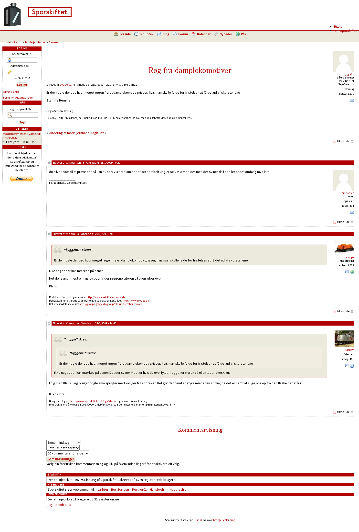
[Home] (38, 25)
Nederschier (179, 489)
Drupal (198, 520)
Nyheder (226, 34)
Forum (183, 34)
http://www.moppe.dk (136, 300)
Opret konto (11, 91)
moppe (70, 234)
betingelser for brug (224, 520)
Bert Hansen (120, 489)
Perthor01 (139, 489)
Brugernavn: (21, 54)
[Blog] (352, 366)
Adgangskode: (21, 66)
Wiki (244, 34)
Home (6, 42)
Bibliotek (146, 34)
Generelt (54, 42)
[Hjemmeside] (352, 273)
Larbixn (103, 489)
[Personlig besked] (352, 101)
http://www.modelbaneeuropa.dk (106, 297)
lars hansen (73, 162)
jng (50, 504)
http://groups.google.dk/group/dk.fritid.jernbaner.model (111, 304)
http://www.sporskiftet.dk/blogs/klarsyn (93, 401)
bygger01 (349, 74)
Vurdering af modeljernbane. (69, 133)
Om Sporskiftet (345, 30)
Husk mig (23, 77)
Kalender (204, 34)
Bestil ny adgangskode (17, 97)
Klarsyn (70, 323)
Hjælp (338, 26)
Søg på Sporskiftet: (21, 109)
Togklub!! (97, 133)
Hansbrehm (158, 489)
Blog (165, 34)
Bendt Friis (63, 504)
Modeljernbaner (35, 42)
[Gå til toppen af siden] (352, 141)
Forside (125, 34)
